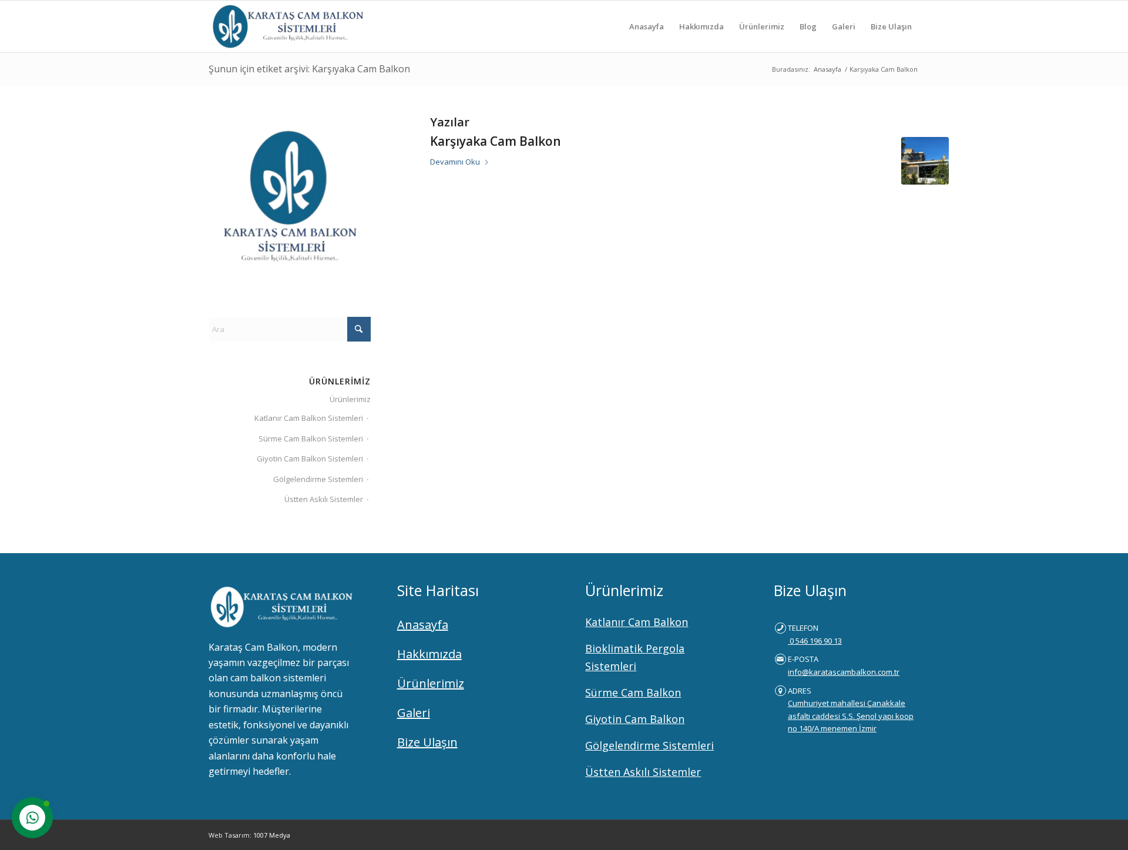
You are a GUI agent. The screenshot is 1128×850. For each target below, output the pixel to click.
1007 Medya (271, 835)
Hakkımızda (429, 654)
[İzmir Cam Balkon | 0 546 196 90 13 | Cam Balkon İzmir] (286, 26)
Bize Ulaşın (427, 742)
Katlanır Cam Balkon (636, 622)
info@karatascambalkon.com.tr (843, 672)
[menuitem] (647, 26)
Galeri (413, 713)
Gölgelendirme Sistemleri (318, 479)
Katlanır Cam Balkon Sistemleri (308, 418)
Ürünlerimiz (350, 399)
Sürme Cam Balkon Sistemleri (310, 438)
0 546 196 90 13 (815, 640)
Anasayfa (422, 625)
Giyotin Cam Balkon (634, 719)
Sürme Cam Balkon (633, 692)
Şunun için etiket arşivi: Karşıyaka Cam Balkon (309, 68)
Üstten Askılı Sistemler (323, 499)
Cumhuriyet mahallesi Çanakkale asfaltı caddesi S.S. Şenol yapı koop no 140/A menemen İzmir (851, 716)
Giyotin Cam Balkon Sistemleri (310, 458)
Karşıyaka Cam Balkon (495, 141)
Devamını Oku (455, 161)
